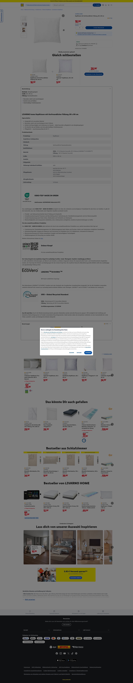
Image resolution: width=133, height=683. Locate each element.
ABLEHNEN (71, 352)
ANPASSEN (79, 352)
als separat (53, 337)
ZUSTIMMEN (88, 352)
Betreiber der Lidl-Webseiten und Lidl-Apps (53, 332)
